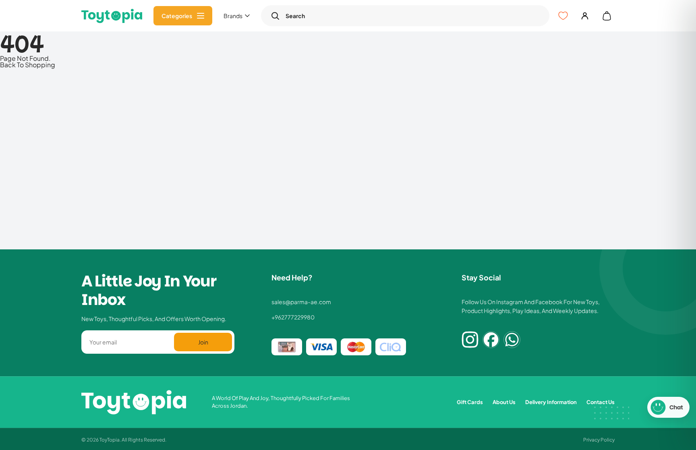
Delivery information (551, 401)
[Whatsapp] (511, 339)
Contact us (600, 401)
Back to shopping (27, 64)
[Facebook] (491, 339)
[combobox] (413, 15)
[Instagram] (470, 339)
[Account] (585, 16)
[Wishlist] (563, 16)
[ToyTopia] (111, 15)
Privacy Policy (599, 439)
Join (203, 341)
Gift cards (470, 401)
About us (504, 401)
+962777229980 (293, 317)
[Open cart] (607, 16)
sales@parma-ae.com (301, 301)
